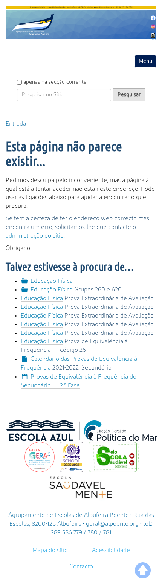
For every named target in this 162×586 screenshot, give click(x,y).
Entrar (154, 39)
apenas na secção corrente (55, 82)
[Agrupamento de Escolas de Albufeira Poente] (81, 22)
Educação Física (52, 281)
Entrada (16, 124)
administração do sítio (35, 236)
